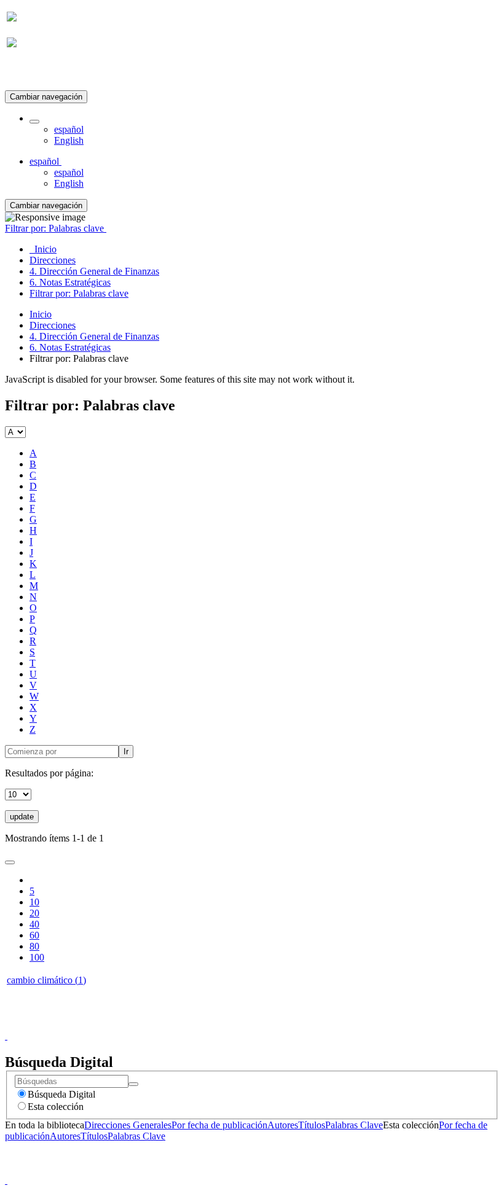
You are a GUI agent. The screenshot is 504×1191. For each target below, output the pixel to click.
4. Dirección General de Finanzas (94, 336)
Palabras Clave (354, 1125)
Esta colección (56, 1106)
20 (34, 913)
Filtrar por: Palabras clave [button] (55, 228)
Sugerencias (273, 1025)
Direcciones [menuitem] (53, 260)
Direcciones (53, 325)
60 (34, 935)
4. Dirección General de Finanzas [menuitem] (94, 271)
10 (34, 902)
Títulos (311, 1125)
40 (34, 924)
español (69, 129)
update (22, 816)
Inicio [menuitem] (43, 249)
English (69, 140)
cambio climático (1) (46, 980)
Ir (126, 751)
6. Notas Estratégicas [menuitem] (70, 282)
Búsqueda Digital (61, 1094)
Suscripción (29, 73)
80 (34, 946)
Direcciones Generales (127, 1125)
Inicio (41, 314)
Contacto (225, 1025)
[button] (34, 121)
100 (37, 957)
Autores (282, 1125)
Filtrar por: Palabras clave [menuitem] (79, 293)
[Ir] (133, 1084)
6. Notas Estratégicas (70, 347)
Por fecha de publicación (219, 1125)
